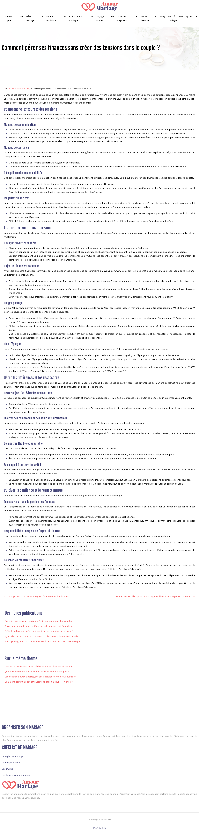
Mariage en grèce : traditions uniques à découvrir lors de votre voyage (42, 641)
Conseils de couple (13, 18)
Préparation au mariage (81, 18)
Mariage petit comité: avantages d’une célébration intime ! (38, 596)
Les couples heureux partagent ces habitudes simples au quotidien (40, 676)
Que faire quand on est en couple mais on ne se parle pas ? (37, 671)
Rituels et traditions (56, 18)
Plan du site (99, 828)
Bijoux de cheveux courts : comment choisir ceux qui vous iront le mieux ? (43, 636)
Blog (162, 16)
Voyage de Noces (105, 18)
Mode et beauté (149, 18)
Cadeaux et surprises (127, 18)
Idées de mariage (34, 18)
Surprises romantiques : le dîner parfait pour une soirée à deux (38, 626)
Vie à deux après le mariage (182, 18)
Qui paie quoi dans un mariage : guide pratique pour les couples (38, 621)
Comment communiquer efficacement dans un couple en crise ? (39, 682)
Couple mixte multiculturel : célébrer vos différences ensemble (39, 666)
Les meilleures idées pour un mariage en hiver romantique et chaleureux (153, 596)
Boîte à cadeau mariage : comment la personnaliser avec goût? (39, 631)
